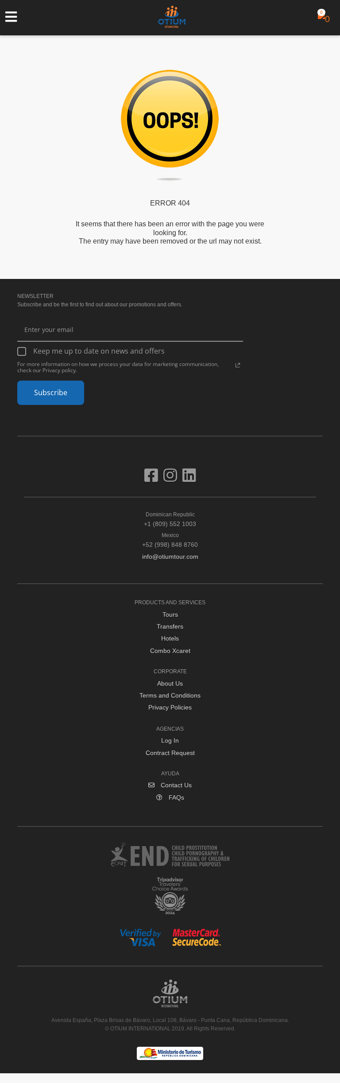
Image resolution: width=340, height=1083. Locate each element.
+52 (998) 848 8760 (170, 540)
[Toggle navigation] (15, 16)
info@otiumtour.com (170, 556)
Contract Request (170, 752)
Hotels (170, 638)
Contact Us (175, 785)
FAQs (175, 797)
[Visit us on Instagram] (172, 478)
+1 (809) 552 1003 (170, 519)
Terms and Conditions (170, 695)
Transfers (170, 626)
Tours (170, 614)
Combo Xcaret (170, 650)
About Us (170, 683)
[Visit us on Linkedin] (189, 478)
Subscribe (50, 392)
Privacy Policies (170, 707)
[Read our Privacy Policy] (237, 365)
